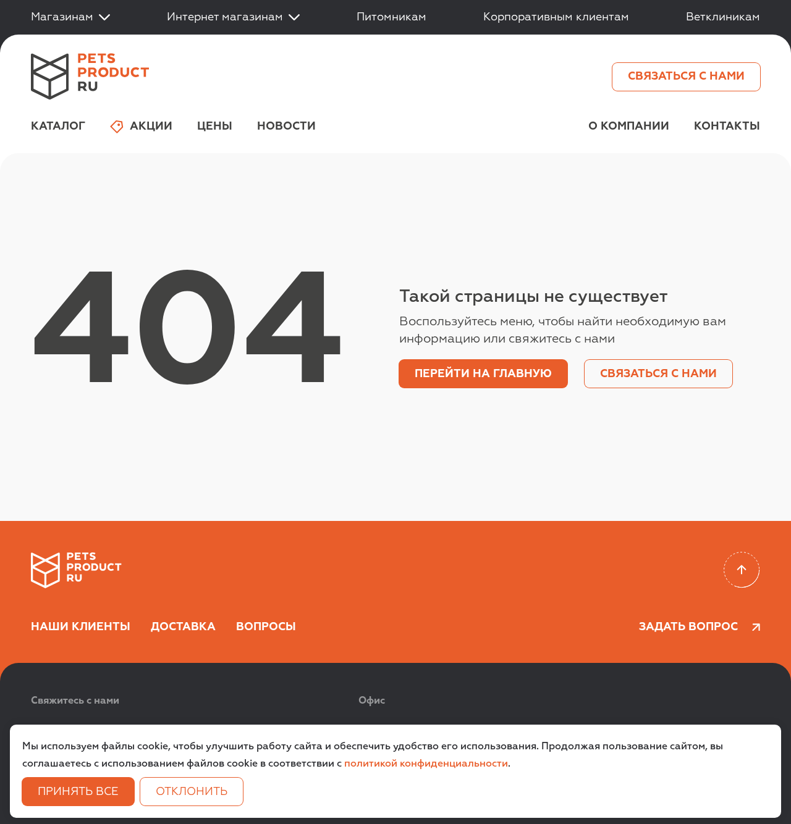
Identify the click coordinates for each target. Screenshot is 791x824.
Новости (286, 126)
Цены (214, 126)
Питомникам (391, 17)
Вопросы (266, 627)
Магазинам (62, 17)
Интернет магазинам (225, 17)
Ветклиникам (723, 17)
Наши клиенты (80, 627)
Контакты (727, 126)
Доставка (183, 627)
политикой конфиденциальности (426, 764)
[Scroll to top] (742, 570)
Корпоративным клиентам (556, 17)
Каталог (58, 126)
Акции (151, 126)
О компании (628, 126)
